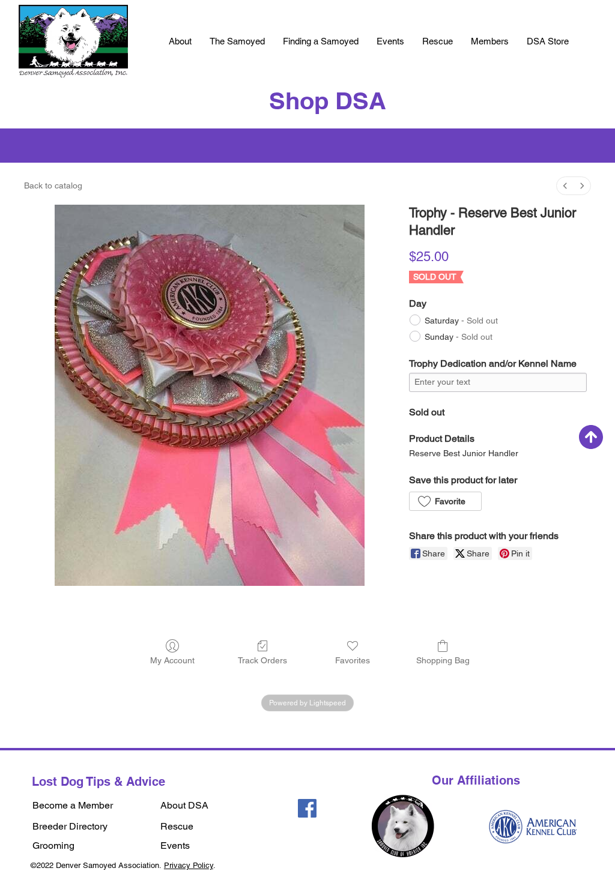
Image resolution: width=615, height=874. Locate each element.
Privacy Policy (188, 865)
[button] (180, 41)
